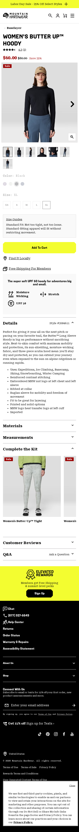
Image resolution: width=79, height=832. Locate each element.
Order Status (11, 635)
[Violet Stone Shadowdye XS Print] (4, 183)
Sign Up (40, 593)
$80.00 (23, 58)
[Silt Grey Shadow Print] (32, 486)
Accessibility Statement (18, 648)
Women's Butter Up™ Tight (22, 521)
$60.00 (10, 57)
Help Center (16, 622)
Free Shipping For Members (30, 268)
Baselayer (14, 28)
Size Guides (14, 219)
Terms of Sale (28, 767)
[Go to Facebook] (64, 736)
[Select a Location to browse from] (5, 754)
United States (17, 754)
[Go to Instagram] (56, 736)
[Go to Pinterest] (48, 736)
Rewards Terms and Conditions (20, 773)
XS (6, 205)
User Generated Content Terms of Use (25, 780)
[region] (40, 803)
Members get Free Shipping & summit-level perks (39, 584)
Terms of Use (44, 714)
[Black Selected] (16, 183)
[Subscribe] (74, 705)
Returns (8, 628)
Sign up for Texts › (28, 723)
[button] (72, 15)
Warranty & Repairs (15, 642)
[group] (39, 584)
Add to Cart (39, 247)
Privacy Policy (64, 714)
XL (46, 205)
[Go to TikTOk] (40, 736)
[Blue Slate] (22, 183)
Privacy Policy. (23, 822)
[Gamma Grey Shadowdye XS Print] (10, 183)
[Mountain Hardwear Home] (15, 15)
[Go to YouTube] (72, 736)
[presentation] (50, 15)
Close (72, 786)
